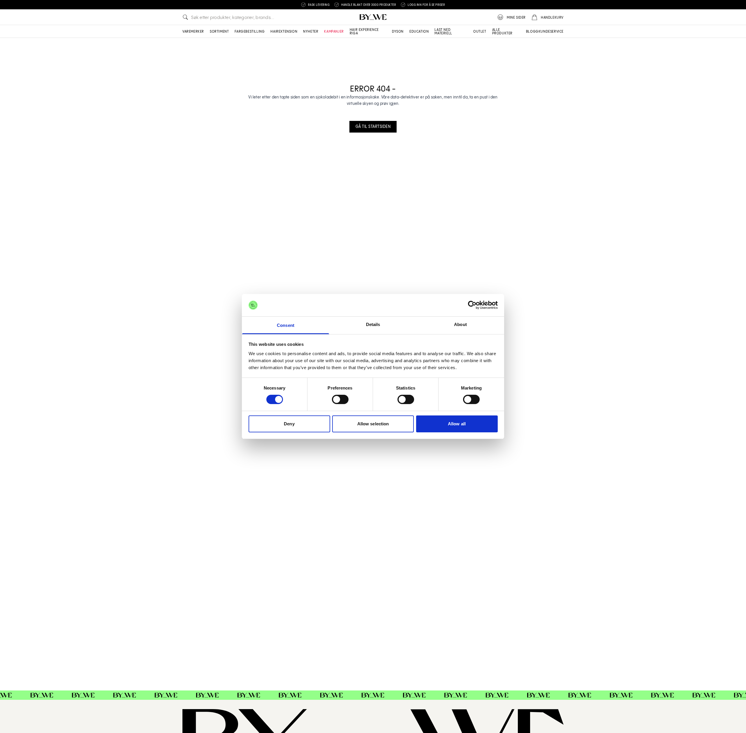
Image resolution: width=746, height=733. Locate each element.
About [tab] (460, 324)
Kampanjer (334, 32)
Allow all (457, 423)
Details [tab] (373, 324)
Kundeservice (551, 32)
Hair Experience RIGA (364, 31)
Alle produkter (502, 31)
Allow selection (373, 423)
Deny (289, 423)
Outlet (479, 32)
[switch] (340, 399)
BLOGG (532, 32)
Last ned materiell (443, 31)
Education (419, 32)
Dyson (398, 32)
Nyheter (310, 32)
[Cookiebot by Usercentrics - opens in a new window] (472, 305)
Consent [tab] (285, 325)
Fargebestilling (250, 32)
